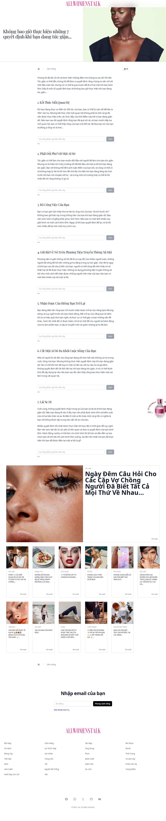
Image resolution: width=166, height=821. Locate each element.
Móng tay (8, 753)
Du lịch (88, 769)
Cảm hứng (51, 69)
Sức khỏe (49, 753)
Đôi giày (7, 743)
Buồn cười (89, 759)
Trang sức (49, 759)
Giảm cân (89, 764)
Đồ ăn (128, 748)
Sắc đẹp (88, 743)
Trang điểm (131, 769)
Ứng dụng (89, 748)
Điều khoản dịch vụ (62, 710)
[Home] (38, 69)
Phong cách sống (102, 703)
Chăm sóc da (131, 764)
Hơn (110, 139)
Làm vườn (8, 769)
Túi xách (7, 748)
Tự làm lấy (130, 759)
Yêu (46, 774)
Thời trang (130, 753)
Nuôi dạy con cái (11, 774)
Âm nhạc (129, 743)
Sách (6, 764)
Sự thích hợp (50, 748)
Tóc (46, 764)
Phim (87, 753)
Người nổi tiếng (52, 769)
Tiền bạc (8, 759)
